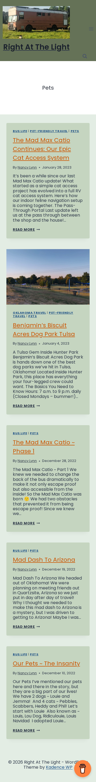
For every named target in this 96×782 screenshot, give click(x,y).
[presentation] (48, 277)
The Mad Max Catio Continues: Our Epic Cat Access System (42, 149)
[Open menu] (91, 29)
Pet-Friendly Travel (49, 131)
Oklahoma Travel (29, 312)
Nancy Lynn (27, 167)
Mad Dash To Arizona (44, 560)
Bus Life (20, 131)
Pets (75, 131)
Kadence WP (59, 767)
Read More (26, 229)
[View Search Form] (85, 56)
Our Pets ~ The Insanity (46, 663)
